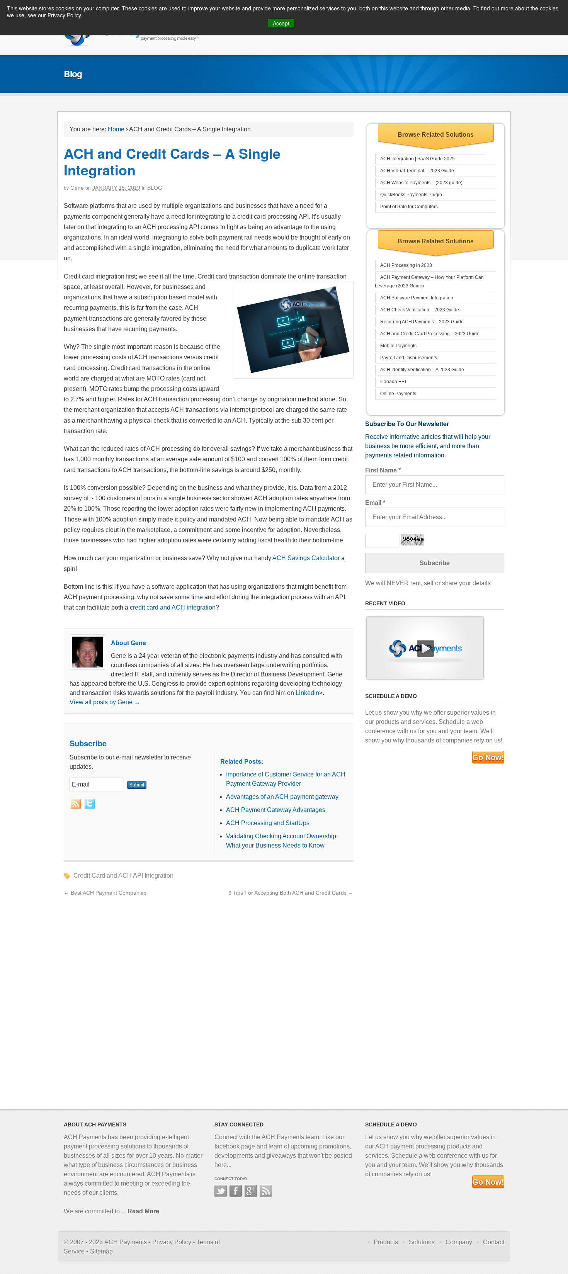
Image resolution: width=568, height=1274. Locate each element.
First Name (383, 470)
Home (116, 129)
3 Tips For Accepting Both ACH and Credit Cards (291, 893)
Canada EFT (393, 381)
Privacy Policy (171, 1242)
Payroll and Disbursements (408, 357)
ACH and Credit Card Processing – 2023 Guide (430, 333)
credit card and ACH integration (173, 607)
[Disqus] (209, 994)
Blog (154, 188)
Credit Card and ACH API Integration (123, 875)
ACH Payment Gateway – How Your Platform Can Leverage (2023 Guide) (429, 282)
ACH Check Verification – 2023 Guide (419, 310)
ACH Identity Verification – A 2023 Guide (422, 369)
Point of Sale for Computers (409, 206)
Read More (143, 1211)
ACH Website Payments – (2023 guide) (421, 182)
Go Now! (488, 757)
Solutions (422, 1242)
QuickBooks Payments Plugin (411, 194)
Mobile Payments (398, 345)
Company (459, 1242)
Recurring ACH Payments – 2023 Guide (422, 321)
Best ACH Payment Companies (105, 893)
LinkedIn (307, 693)
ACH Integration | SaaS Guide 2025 (417, 158)
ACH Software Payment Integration (416, 298)
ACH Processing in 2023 (406, 265)
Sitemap (101, 1251)
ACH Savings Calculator (306, 558)
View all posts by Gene (105, 702)
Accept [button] (281, 23)
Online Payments (398, 393)
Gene (77, 188)
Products (386, 1242)
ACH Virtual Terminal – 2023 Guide (417, 170)
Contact (493, 1242)
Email (375, 502)
